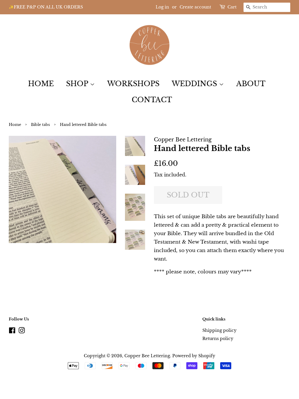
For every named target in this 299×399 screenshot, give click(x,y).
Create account (195, 7)
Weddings (195, 83)
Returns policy (217, 338)
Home (41, 83)
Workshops (133, 83)
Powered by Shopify (193, 355)
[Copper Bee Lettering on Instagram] (21, 331)
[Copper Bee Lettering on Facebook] (12, 331)
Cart (232, 7)
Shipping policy (219, 330)
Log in (162, 7)
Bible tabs (40, 124)
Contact (152, 100)
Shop (78, 83)
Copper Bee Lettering (147, 355)
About (250, 83)
